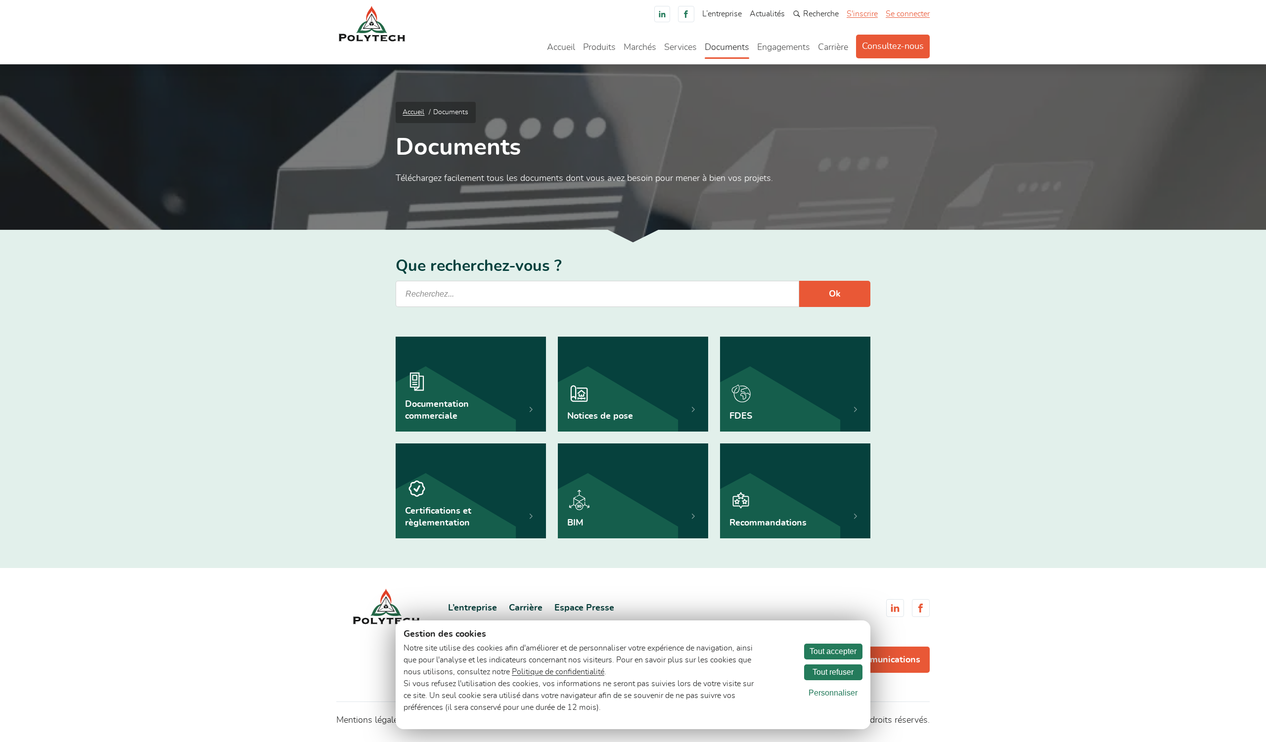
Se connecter (908, 14)
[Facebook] (686, 14)
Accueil (561, 47)
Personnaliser (833, 693)
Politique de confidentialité (558, 672)
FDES (740, 416)
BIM (575, 523)
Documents (727, 47)
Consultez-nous (893, 46)
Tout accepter (833, 651)
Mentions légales (369, 720)
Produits (599, 47)
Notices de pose (600, 416)
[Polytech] (371, 39)
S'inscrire (862, 14)
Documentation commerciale (437, 410)
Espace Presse (584, 608)
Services (680, 47)
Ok (835, 294)
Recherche (821, 14)
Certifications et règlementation (438, 517)
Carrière (833, 47)
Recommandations (768, 523)
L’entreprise (722, 14)
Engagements (783, 47)
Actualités (767, 14)
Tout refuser (833, 672)
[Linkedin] (662, 14)
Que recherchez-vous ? (479, 266)
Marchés (640, 47)
